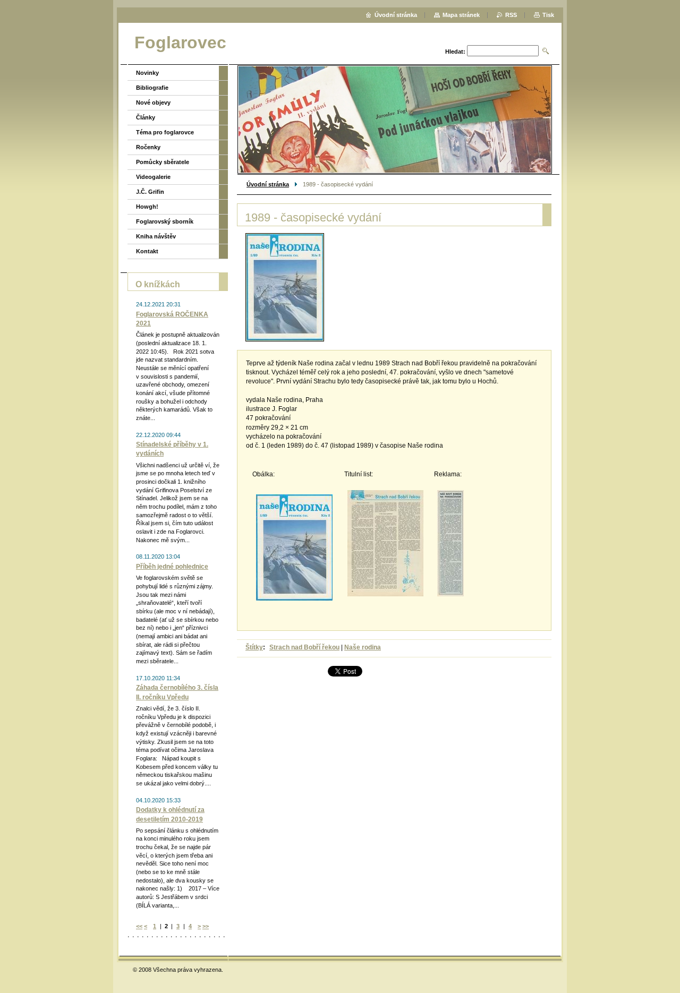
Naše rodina (362, 647)
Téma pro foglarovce (165, 132)
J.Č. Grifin (150, 192)
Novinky (147, 73)
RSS (511, 15)
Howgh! (147, 206)
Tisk (548, 15)
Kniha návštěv (156, 236)
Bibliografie (152, 87)
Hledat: (455, 51)
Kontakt (147, 251)
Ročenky (148, 147)
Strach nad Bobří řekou (304, 647)
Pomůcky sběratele (162, 162)
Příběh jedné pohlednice (172, 566)
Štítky (254, 647)
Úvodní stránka (267, 184)
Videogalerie (153, 177)
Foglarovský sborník (164, 221)
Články (145, 117)
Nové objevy (153, 102)
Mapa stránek (461, 15)
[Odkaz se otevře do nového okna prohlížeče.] (284, 287)
